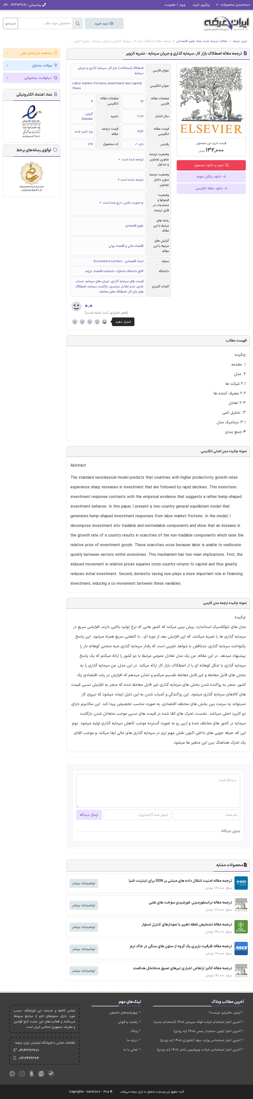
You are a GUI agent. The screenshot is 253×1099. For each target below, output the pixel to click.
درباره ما (132, 1040)
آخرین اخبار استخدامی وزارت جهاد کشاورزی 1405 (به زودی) (200, 1040)
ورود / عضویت (174, 4)
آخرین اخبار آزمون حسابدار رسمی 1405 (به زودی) (207, 1031)
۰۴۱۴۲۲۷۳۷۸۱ (29, 1050)
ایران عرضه (240, 41)
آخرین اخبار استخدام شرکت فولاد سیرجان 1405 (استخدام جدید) (197, 1022)
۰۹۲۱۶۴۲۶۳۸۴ (29, 1058)
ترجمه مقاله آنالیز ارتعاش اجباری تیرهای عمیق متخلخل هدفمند (182, 968)
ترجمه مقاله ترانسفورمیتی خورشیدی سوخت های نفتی (190, 902)
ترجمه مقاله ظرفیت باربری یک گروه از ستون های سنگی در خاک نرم (181, 946)
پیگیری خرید (201, 4)
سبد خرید (102, 23)
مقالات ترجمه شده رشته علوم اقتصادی (202, 41)
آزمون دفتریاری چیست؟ (225, 1012)
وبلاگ (134, 1031)
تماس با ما (131, 1049)
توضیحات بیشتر (83, 883)
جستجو (10, 23)
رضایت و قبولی (128, 1022)
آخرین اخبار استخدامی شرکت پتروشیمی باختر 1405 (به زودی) (199, 1049)
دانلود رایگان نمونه (210, 176)
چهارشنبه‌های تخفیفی (123, 1012)
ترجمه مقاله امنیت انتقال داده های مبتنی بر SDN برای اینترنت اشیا (180, 881)
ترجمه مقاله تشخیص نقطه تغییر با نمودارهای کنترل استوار (187, 924)
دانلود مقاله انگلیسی (209, 188)
